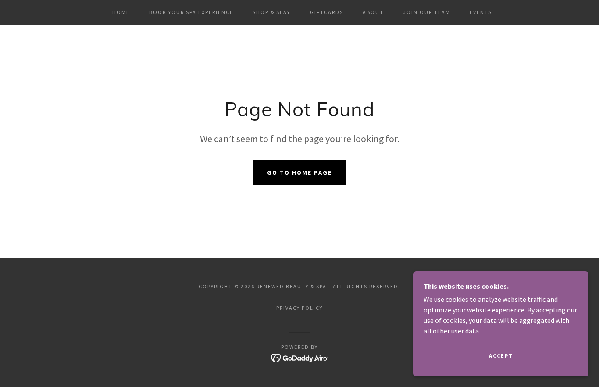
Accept (501, 355)
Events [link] (481, 12)
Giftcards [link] (326, 12)
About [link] (373, 12)
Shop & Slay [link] (271, 12)
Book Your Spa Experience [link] (191, 12)
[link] (299, 357)
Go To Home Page (299, 172)
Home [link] (121, 12)
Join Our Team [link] (426, 12)
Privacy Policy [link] (299, 308)
